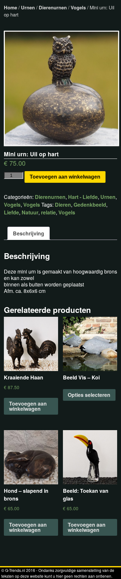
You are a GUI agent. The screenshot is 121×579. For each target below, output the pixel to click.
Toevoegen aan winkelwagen (65, 177)
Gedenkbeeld (90, 204)
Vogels (78, 7)
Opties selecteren (89, 394)
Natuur (30, 212)
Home (10, 7)
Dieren (63, 204)
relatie (48, 212)
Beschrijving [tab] (28, 233)
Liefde (11, 212)
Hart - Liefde (83, 197)
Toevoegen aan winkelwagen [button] (28, 406)
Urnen (28, 7)
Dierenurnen (53, 7)
